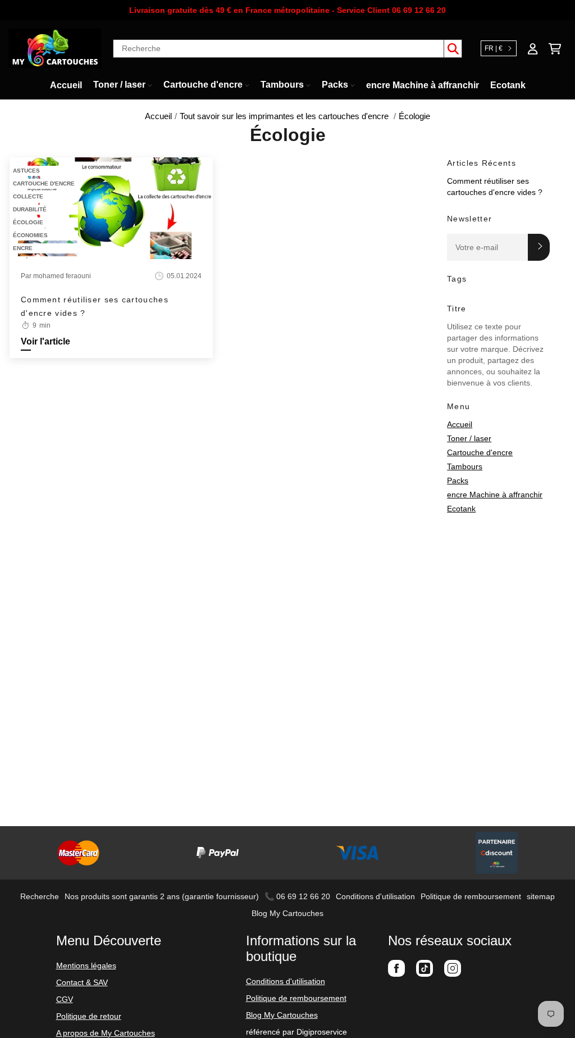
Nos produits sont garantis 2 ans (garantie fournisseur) (162, 896)
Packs (457, 480)
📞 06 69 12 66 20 (297, 896)
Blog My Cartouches (287, 913)
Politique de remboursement (471, 896)
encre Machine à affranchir (494, 494)
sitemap (541, 896)
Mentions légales (86, 965)
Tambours (464, 466)
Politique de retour (88, 1016)
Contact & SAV (82, 982)
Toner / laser (469, 438)
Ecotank (461, 508)
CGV (64, 999)
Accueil (459, 424)
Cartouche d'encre (480, 452)
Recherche (39, 896)
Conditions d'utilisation (375, 896)
